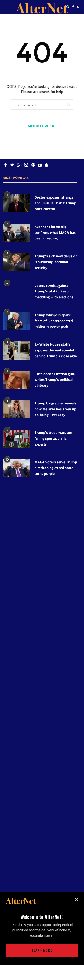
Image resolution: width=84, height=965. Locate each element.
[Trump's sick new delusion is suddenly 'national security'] (16, 262)
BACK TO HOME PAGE (42, 126)
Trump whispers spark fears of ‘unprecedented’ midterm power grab (54, 321)
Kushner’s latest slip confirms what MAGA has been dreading (55, 232)
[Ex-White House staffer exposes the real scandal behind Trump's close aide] (16, 350)
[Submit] (68, 104)
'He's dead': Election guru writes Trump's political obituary (55, 380)
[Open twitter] (73, 18)
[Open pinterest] (33, 165)
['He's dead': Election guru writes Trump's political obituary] (16, 380)
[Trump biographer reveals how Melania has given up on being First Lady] (16, 409)
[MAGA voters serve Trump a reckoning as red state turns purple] (16, 468)
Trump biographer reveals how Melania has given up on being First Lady (55, 409)
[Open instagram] (26, 165)
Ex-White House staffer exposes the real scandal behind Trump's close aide (56, 350)
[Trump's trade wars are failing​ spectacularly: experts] (16, 439)
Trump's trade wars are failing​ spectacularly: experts (53, 438)
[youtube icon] (39, 165)
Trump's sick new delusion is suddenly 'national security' (56, 262)
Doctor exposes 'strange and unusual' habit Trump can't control (55, 203)
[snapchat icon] (46, 165)
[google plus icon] (19, 165)
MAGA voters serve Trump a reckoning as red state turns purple (56, 468)
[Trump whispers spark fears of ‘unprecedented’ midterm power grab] (16, 321)
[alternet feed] (77, 12)
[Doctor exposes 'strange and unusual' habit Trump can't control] (16, 203)
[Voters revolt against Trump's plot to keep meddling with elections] (16, 292)
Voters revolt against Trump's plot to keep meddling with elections (54, 291)
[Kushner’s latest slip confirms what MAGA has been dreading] (16, 233)
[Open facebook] (73, 6)
